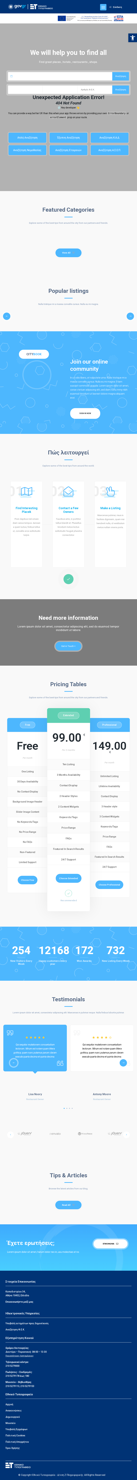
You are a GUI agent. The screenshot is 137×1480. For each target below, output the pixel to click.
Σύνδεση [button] (117, 7)
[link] (132, 37)
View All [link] (66, 252)
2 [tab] (66, 1108)
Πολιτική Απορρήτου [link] (17, 1442)
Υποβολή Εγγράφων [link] (16, 1429)
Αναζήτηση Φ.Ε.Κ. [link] (15, 1329)
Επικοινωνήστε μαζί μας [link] (19, 1301)
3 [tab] (69, 1108)
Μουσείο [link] (11, 1423)
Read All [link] (66, 1205)
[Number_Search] (95, 90)
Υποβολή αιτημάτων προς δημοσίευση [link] (27, 1323)
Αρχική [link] (9, 1404)
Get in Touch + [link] (68, 646)
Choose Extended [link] (68, 878)
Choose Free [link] (27, 880)
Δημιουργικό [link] (13, 1417)
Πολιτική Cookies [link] (15, 1435)
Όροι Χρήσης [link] (13, 1448)
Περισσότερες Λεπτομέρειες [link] (20, 1356)
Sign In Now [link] (85, 413)
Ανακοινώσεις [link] (14, 1410)
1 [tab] (64, 1108)
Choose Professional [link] (109, 884)
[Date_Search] (60, 76)
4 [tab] (72, 1108)
